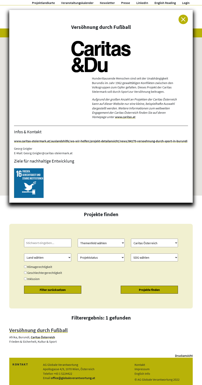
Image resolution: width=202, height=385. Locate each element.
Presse (125, 3)
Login (186, 3)
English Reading (165, 3)
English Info (142, 374)
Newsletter (107, 3)
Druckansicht (184, 356)
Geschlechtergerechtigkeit (44, 273)
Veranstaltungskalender (77, 3)
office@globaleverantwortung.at (73, 378)
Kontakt (140, 365)
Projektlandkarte (43, 3)
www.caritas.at (125, 117)
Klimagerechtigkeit (39, 267)
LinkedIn (142, 3)
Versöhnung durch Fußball (38, 330)
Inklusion (33, 279)
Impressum (142, 369)
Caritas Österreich (43, 337)
